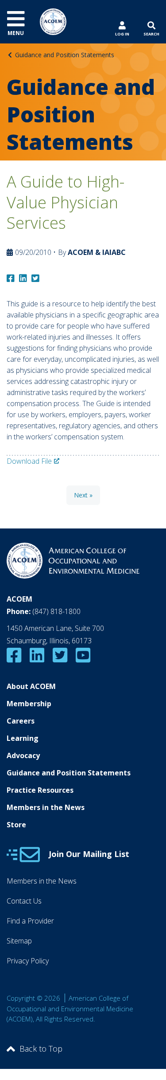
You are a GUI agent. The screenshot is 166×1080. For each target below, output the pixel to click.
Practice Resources (40, 790)
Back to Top (40, 1048)
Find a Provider (30, 921)
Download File (29, 461)
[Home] (53, 21)
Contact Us (24, 901)
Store (16, 825)
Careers (21, 721)
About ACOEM (31, 686)
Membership (29, 703)
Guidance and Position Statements (64, 55)
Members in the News (46, 807)
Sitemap (19, 941)
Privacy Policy (28, 961)
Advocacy (23, 755)
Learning (23, 738)
